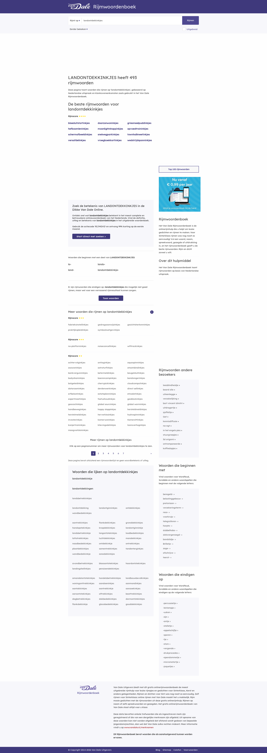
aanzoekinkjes (133, 588)
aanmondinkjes (133, 583)
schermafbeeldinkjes (80, 134)
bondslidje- (168, 539)
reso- (165, 512)
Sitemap (167, 750)
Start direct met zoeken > (91, 236)
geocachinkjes (75, 404)
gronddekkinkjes (134, 522)
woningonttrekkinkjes (83, 583)
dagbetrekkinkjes (81, 599)
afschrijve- (168, 552)
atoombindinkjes (135, 367)
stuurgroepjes (170, 434)
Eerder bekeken (78, 29)
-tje (164, 639)
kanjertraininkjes (76, 425)
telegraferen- (170, 521)
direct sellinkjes (135, 388)
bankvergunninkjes (78, 373)
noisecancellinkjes (107, 346)
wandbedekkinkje (81, 554)
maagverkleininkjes (78, 430)
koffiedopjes (169, 448)
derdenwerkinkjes (107, 388)
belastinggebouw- (172, 498)
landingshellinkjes (81, 568)
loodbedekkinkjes (135, 533)
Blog (158, 750)
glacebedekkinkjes (108, 604)
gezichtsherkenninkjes (138, 324)
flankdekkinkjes (107, 522)
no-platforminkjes (77, 346)
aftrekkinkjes (106, 593)
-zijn (165, 617)
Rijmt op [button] (74, 20)
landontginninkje (134, 527)
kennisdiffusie (170, 421)
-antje (166, 621)
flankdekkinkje (80, 604)
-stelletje (167, 626)
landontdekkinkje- (108, 269)
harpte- (167, 525)
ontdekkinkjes (133, 508)
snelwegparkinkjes (108, 134)
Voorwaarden (191, 750)
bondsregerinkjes (136, 378)
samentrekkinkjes (108, 548)
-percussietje (169, 603)
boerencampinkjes (107, 378)
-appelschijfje (170, 630)
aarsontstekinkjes (81, 593)
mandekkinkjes (133, 538)
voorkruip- (168, 516)
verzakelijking (170, 398)
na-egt (166, 425)
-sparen (167, 635)
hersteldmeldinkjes (137, 409)
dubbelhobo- (169, 530)
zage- (166, 548)
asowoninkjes (75, 367)
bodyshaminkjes (76, 378)
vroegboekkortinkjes (110, 140)
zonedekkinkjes (107, 554)
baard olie (168, 389)
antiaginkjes (104, 362)
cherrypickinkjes (106, 383)
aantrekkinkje (106, 588)
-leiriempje (168, 607)
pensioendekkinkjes (109, 568)
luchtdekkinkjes (107, 538)
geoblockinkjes (135, 399)
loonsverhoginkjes (136, 425)
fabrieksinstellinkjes (78, 324)
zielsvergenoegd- (172, 534)
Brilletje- (167, 543)
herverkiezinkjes (106, 414)
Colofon (177, 750)
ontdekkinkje (105, 543)
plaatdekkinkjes (80, 548)
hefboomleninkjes (78, 128)
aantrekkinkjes (80, 522)
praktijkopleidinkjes (78, 330)
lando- (101, 264)
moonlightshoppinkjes (110, 128)
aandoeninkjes (106, 583)
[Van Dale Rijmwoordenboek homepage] (80, 7)
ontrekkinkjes (132, 543)
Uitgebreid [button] (192, 29)
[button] (152, 312)
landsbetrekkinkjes (82, 498)
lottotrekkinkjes (80, 538)
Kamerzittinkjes (135, 419)
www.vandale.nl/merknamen (139, 727)
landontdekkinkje (82, 478)
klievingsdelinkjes (107, 425)
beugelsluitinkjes (135, 373)
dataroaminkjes (76, 388)
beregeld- (168, 494)
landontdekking (80, 508)
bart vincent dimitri (173, 403)
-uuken (166, 612)
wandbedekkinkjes (82, 513)
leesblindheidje (170, 385)
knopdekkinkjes (107, 527)
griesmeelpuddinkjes (139, 123)
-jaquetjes (168, 666)
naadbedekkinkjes (81, 543)
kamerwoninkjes (106, 419)
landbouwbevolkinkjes (137, 578)
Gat (165, 416)
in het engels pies (172, 430)
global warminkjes (136, 404)
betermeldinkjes (106, 373)
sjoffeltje (167, 412)
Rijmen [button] (190, 20)
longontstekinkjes (108, 533)
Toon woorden (111, 298)
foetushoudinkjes (106, 399)
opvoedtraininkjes (137, 128)
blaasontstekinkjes (108, 563)
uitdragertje (169, 407)
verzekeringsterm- (172, 507)
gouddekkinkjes (134, 604)
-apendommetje (171, 657)
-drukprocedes (170, 653)
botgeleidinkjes (76, 383)
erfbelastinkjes (75, 393)
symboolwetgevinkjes (109, 330)
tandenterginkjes (134, 548)
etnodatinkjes (134, 393)
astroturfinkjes (105, 367)
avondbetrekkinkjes (82, 563)
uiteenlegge (169, 394)
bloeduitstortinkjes (79, 123)
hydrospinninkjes (135, 414)
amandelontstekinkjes (83, 578)
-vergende (168, 648)
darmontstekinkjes (135, 599)
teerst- (166, 557)
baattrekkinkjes (134, 593)
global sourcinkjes (107, 404)
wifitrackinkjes (134, 346)
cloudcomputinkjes (136, 383)
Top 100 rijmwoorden (178, 169)
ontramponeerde (171, 443)
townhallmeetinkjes (138, 134)
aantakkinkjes (79, 588)
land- (71, 269)
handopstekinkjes (81, 527)
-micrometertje (170, 662)
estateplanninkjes (107, 393)
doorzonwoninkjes (108, 123)
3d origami (168, 439)
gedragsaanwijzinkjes (109, 324)
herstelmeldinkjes (77, 414)
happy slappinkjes (107, 409)
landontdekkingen (82, 488)
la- (69, 264)
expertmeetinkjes (77, 399)
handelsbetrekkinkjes (110, 578)
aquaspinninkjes (135, 362)
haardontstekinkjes (135, 563)
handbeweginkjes (77, 409)
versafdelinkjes (77, 140)
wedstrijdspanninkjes (139, 140)
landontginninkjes (108, 508)
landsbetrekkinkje (81, 533)
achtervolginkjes (76, 362)
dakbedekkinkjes (108, 599)
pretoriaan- (169, 503)
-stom (166, 644)
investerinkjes (75, 419)
